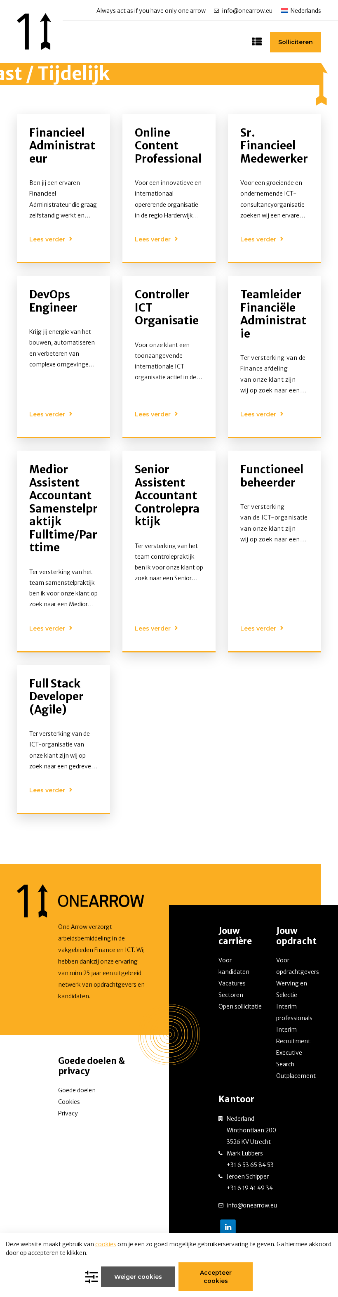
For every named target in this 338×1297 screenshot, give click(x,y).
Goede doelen (77, 1090)
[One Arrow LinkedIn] (228, 1227)
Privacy (68, 1113)
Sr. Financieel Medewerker (274, 145)
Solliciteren (295, 42)
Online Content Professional (168, 145)
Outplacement (296, 1076)
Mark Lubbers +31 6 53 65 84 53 (250, 1159)
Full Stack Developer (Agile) (56, 696)
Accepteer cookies (216, 1277)
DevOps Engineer (53, 301)
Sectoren (230, 995)
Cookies (69, 1102)
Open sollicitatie (240, 1006)
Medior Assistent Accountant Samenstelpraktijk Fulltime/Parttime (63, 508)
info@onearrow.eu (247, 10)
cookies (105, 1244)
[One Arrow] (34, 32)
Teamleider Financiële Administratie (273, 314)
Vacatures (232, 983)
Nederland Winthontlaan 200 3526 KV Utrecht (251, 1130)
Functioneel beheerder (271, 476)
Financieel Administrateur (62, 145)
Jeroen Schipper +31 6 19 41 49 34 (250, 1182)
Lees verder (47, 239)
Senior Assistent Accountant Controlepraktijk (167, 495)
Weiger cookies (138, 1276)
